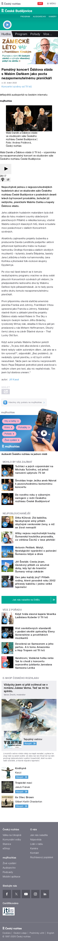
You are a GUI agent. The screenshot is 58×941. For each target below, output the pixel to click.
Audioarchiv (39, 17)
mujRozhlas (8, 412)
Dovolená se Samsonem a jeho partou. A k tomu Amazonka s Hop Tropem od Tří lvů (34, 647)
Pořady (35, 34)
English (50, 933)
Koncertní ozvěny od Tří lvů (16, 86)
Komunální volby (12, 839)
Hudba (6, 34)
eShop (6, 848)
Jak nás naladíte (39, 835)
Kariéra (34, 848)
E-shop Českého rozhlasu (21, 678)
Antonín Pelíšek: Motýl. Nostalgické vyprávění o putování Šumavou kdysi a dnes (35, 550)
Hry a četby (10, 421)
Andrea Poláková (21, 142)
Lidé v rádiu (36, 844)
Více (47, 34)
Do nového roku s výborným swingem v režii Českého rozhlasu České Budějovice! (32, 498)
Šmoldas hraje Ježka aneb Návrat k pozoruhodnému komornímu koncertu (36, 484)
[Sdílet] (8, 180)
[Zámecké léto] (29, 50)
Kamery (53, 17)
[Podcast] (2, 180)
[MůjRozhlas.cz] (6, 101)
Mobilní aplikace (11, 876)
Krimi (7, 427)
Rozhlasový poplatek (41, 857)
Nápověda (35, 839)
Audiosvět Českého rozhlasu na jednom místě (24, 454)
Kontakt (34, 853)
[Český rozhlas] (11, 3)
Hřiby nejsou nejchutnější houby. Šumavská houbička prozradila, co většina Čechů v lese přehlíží (35, 536)
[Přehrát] (5, 169)
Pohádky (22, 427)
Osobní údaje (20, 933)
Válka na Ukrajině (12, 835)
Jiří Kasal (14, 379)
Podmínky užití (37, 933)
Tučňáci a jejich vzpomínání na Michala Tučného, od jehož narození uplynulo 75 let (34, 469)
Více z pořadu (12, 609)
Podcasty (8, 872)
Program (25, 17)
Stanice (7, 844)
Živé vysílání (10, 440)
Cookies (7, 933)
